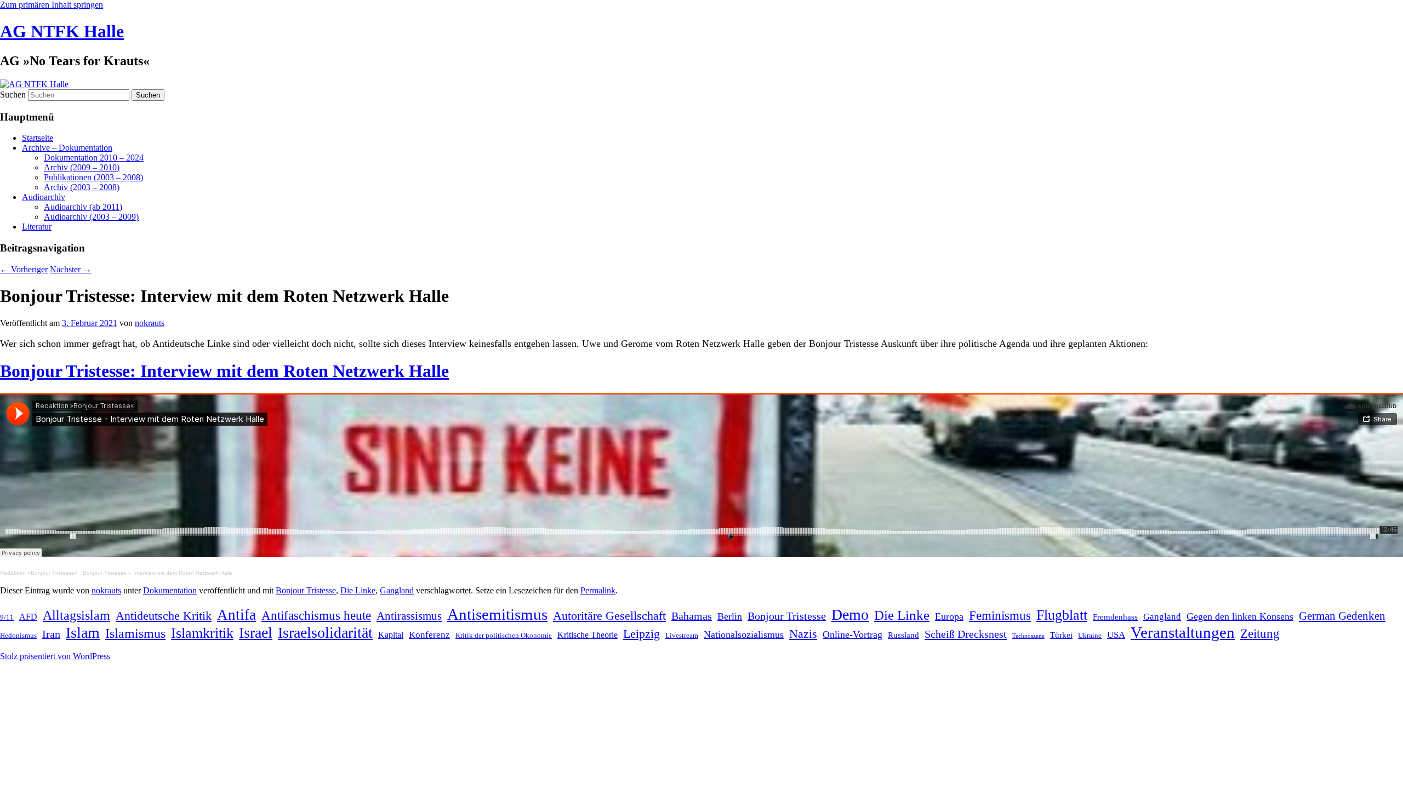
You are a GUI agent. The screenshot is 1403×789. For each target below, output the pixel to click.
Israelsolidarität (325, 632)
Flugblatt (1061, 615)
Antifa (236, 615)
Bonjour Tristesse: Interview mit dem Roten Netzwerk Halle (224, 371)
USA (1116, 635)
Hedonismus (18, 635)
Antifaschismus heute (316, 615)
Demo (850, 614)
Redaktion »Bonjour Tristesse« (39, 573)
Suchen (13, 94)
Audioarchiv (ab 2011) (83, 206)
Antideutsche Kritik (164, 615)
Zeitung (1260, 634)
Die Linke (357, 590)
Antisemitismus (497, 614)
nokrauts (149, 323)
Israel (255, 632)
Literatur (37, 226)
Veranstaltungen (1183, 632)
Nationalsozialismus (744, 634)
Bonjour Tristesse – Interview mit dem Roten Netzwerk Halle (158, 573)
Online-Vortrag (852, 634)
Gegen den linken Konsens (1240, 616)
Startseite (37, 137)
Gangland (397, 590)
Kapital (390, 634)
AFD (28, 616)
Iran (51, 634)
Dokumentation (170, 590)
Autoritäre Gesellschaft (609, 615)
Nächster (71, 269)
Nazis (803, 634)
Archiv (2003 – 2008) (81, 187)
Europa (949, 616)
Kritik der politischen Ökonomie (503, 635)
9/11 (7, 617)
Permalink (597, 590)
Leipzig (641, 634)
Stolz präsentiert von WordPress (55, 656)
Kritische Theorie (587, 634)
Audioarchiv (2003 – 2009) (91, 216)
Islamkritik (202, 633)
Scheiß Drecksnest (966, 634)
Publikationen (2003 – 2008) (93, 177)
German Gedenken (1342, 615)
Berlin (729, 616)
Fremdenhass (1115, 617)
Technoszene (1028, 636)
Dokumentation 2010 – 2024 (94, 157)
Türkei (1061, 635)
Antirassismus (409, 616)
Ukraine (1090, 635)
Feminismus (1000, 615)
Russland (903, 635)
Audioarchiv (43, 197)
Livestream (681, 635)
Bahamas (691, 616)
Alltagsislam (76, 615)
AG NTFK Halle (62, 31)
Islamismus (135, 633)
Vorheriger (24, 269)
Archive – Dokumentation (67, 147)
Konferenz (429, 635)
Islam (83, 632)
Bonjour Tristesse (306, 590)
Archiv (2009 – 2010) (81, 167)
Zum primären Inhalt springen (51, 4)
